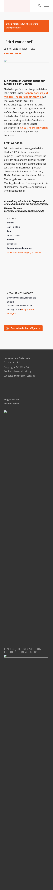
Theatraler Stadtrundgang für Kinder (24, 252)
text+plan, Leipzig (24, 375)
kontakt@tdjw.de (39, 204)
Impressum (10, 358)
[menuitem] (38, 6)
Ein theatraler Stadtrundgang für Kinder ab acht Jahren (24, 82)
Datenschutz (26, 358)
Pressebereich (12, 362)
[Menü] (45, 6)
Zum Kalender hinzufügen (24, 328)
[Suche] (38, 6)
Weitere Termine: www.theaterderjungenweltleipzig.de (24, 210)
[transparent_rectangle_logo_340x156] (22, 6)
